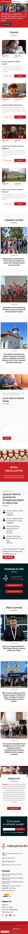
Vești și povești (14, 607)
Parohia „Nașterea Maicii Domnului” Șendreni (13, 528)
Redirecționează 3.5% (14, 585)
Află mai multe (7, 76)
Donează (17, 1)
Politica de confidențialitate (10, 909)
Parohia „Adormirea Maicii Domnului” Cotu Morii (14, 538)
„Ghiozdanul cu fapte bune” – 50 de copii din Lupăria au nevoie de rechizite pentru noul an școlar (14, 17)
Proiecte (14, 32)
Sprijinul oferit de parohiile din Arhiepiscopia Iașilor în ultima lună (13, 498)
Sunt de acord (4, 931)
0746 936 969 (8, 557)
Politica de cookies (7, 912)
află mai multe (6, 24)
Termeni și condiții (7, 907)
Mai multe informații (16, 928)
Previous (1, 8)
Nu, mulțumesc (14, 931)
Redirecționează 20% (14, 591)
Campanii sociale (14, 219)
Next (26, 8)
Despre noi (14, 778)
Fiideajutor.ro (5, 784)
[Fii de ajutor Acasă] (6, 1)
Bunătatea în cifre (14, 568)
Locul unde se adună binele (13, 399)
